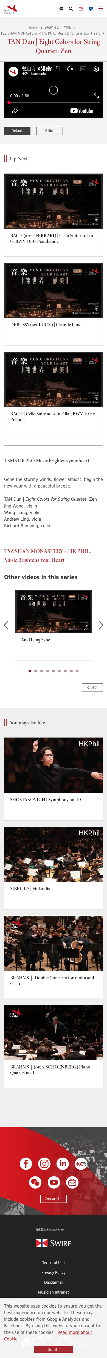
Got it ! (53, 1349)
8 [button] (71, 671)
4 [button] (47, 671)
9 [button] (77, 671)
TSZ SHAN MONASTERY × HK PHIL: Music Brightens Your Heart (50, 33)
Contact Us (53, 1199)
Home (33, 28)
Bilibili (49, 130)
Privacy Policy (53, 1272)
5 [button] (53, 671)
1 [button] (30, 671)
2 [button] (36, 671)
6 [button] (59, 671)
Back (93, 687)
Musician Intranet (53, 1292)
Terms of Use (53, 1262)
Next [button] (101, 625)
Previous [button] (6, 625)
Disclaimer (53, 1282)
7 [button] (65, 671)
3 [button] (42, 671)
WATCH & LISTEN (58, 28)
